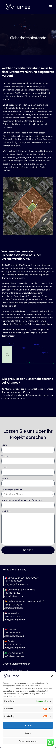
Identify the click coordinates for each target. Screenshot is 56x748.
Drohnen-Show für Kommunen (16, 670)
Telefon (4, 478)
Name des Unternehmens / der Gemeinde (21, 500)
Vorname (5, 456)
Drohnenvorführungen (11, 392)
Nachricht (6, 511)
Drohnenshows (18, 86)
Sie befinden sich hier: (11, 489)
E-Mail (4, 467)
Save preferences (28, 741)
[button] (51, 676)
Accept (28, 725)
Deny (28, 733)
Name (4, 445)
